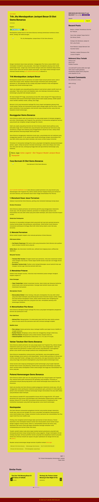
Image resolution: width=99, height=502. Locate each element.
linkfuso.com (72, 60)
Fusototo (78, 68)
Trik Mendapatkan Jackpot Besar (32, 448)
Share (25, 29)
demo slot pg (72, 83)
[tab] (33, 487)
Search (70, 18)
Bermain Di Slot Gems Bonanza (17, 446)
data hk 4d (71, 62)
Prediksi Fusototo (73, 64)
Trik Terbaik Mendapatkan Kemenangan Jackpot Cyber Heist (51, 458)
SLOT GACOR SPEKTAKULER (32, 71)
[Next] (61, 479)
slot (70, 87)
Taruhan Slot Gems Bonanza (16, 448)
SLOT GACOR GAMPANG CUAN (18, 190)
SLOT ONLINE (13, 13)
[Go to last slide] (11, 479)
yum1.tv (13, 438)
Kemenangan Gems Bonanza (32, 446)
